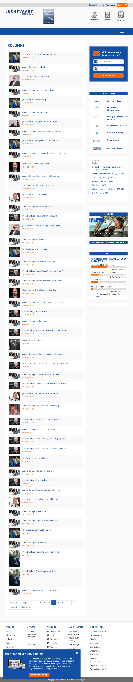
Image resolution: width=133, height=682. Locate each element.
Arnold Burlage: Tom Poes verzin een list (40, 520)
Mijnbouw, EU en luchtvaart (105, 233)
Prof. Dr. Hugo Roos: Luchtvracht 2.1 (38, 480)
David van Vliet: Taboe (32, 340)
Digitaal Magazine (96, 5)
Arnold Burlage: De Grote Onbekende (39, 90)
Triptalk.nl (93, 639)
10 (63, 602)
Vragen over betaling (73, 639)
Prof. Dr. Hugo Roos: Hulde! (34, 311)
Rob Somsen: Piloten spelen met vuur (39, 185)
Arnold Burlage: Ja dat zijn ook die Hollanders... (42, 354)
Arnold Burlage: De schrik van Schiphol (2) (40, 405)
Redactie (9, 639)
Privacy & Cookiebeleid (10, 648)
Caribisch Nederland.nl (94, 659)
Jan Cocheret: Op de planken (34, 194)
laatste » (26, 607)
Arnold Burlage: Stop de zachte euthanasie (41, 490)
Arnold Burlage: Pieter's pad (34, 511)
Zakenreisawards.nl (97, 669)
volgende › (14, 607)
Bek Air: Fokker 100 (100, 193)
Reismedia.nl (94, 647)
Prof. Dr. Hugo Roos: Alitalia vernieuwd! (39, 215)
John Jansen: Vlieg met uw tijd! (35, 76)
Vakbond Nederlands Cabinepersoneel (33, 634)
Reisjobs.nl (93, 654)
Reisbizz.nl (93, 643)
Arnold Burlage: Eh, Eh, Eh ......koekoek (38, 429)
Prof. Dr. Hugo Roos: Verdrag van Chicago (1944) (44, 438)
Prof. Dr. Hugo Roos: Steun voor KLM (39, 571)
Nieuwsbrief (55, 631)
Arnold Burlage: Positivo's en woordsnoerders (43, 131)
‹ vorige (24, 602)
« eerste (13, 602)
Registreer (110, 5)
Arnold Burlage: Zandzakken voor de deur (40, 374)
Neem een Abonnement (73, 632)
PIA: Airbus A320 (99, 185)
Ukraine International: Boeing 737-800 (108, 189)
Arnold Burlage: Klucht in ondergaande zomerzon (44, 153)
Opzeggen (72, 648)
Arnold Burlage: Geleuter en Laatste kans (40, 590)
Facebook (54, 639)
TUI (27, 640)
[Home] (19, 13)
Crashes (95, 163)
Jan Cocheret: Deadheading (34, 99)
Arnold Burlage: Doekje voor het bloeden (40, 176)
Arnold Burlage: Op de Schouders (37, 471)
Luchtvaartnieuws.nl (97, 631)
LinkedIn (53, 643)
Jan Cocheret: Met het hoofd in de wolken (40, 393)
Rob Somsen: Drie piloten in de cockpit (39, 290)
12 (74, 602)
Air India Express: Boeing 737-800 (106, 181)
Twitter (53, 635)
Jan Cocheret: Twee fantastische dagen (39, 121)
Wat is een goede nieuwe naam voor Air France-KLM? (108, 260)
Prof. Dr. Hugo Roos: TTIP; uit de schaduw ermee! (44, 383)
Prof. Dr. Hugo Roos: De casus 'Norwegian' (41, 551)
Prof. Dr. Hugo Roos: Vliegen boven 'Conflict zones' (45, 330)
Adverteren (10, 635)
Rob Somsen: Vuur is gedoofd (35, 163)
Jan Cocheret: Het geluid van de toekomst (41, 140)
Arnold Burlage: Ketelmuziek (34, 542)
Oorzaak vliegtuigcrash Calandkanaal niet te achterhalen (107, 168)
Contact (8, 631)
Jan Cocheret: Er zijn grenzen (35, 249)
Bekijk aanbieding (39, 674)
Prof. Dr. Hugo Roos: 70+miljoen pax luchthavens (44, 448)
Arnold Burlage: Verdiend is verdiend (38, 261)
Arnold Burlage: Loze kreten (34, 67)
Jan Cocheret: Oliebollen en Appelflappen (40, 499)
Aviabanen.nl (94, 651)
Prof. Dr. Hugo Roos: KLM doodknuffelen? (40, 419)
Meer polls (95, 296)
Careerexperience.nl (97, 665)
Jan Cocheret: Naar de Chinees (35, 458)
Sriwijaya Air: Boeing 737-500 (104, 177)
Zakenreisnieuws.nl (97, 635)
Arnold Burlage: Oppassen (34, 239)
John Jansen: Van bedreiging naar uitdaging (41, 225)
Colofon (8, 643)
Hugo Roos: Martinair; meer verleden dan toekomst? (45, 363)
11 (69, 602)
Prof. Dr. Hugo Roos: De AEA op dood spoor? (42, 271)
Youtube (53, 647)
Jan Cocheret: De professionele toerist (39, 54)
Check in (121, 5)
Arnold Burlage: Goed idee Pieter (37, 206)
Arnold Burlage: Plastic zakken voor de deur (41, 280)
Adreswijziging (74, 644)
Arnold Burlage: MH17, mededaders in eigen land (44, 302)
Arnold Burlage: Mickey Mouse (35, 321)
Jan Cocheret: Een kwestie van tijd (37, 529)
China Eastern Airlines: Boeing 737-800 (108, 173)
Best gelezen (96, 160)
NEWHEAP (30, 644)
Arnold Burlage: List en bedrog (35, 112)
